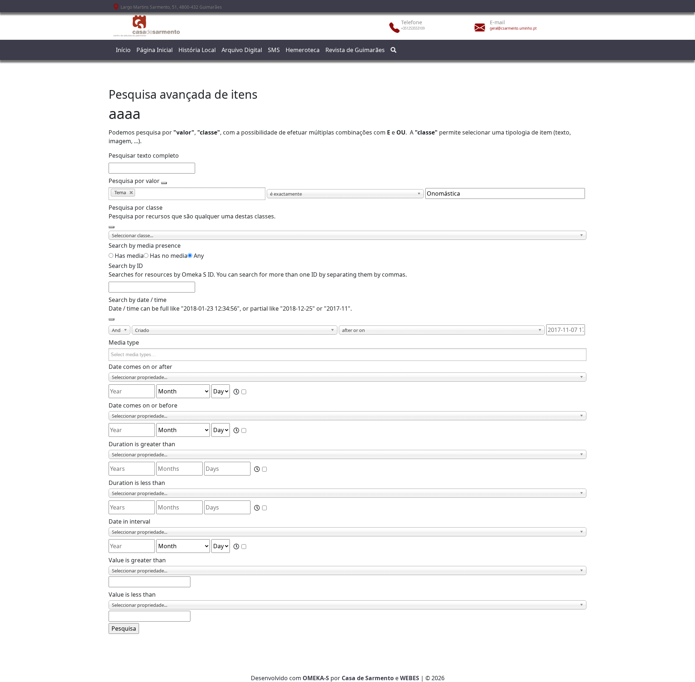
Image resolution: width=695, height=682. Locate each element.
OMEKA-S (316, 678)
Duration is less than (137, 483)
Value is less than (132, 594)
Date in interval (129, 521)
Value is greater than (137, 560)
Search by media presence (145, 246)
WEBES (409, 678)
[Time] (240, 391)
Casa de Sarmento (368, 678)
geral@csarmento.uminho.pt (513, 28)
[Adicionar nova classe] (111, 227)
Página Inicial (154, 50)
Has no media (169, 256)
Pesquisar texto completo (144, 155)
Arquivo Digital (242, 50)
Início (123, 50)
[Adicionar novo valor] (164, 183)
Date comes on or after (140, 367)
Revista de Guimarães (355, 50)
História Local (197, 50)
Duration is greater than (142, 444)
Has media (129, 256)
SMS (274, 50)
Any (199, 256)
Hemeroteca (303, 50)
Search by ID (126, 266)
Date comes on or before (143, 405)
